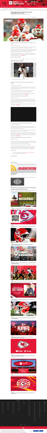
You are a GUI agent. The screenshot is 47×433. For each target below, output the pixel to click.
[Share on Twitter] (32, 17)
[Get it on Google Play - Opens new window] (25, 425)
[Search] (38, 6)
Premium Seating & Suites (40, 410)
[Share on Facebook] (31, 17)
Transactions (3, 404)
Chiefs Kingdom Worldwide (35, 409)
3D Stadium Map (34, 412)
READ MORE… (23, 55)
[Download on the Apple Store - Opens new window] (21, 425)
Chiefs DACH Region (44, 404)
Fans (18, 407)
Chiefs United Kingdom (44, 410)
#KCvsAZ (25, 152)
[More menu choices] (21, 6)
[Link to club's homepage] (2, 6)
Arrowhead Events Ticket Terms (29, 414)
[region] (23, 431)
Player (18, 404)
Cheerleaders (13, 409)
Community (13, 410)
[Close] (46, 431)
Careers (29, 404)
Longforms (8, 404)
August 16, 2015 (24, 153)
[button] (23, 114)
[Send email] (34, 17)
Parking (39, 407)
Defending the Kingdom (24, 404)
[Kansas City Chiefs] (23, 428)
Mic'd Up (13, 408)
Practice (19, 405)
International (8, 405)
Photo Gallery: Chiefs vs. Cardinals (17, 60)
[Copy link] (35, 17)
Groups (39, 406)
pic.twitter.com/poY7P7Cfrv (31, 152)
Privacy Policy (24, 432)
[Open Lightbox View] (23, 72)
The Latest (13, 413)
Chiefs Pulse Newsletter (8, 408)
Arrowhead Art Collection (29, 412)
